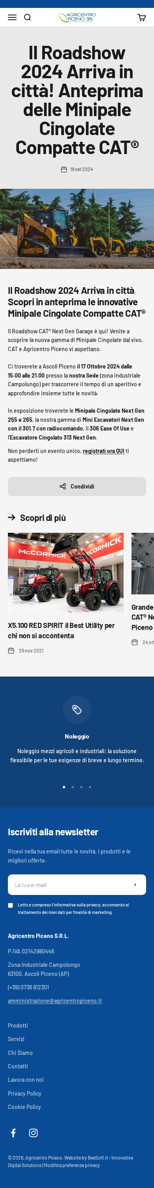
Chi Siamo (20, 1052)
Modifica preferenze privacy (72, 1165)
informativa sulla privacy (77, 904)
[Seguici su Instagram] (33, 1133)
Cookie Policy (24, 1106)
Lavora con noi (26, 1079)
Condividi (82, 486)
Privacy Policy (24, 1093)
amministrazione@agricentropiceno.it (55, 1000)
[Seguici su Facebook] (13, 1133)
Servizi (16, 1039)
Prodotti (18, 1025)
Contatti (18, 1066)
